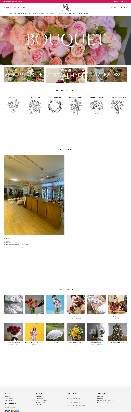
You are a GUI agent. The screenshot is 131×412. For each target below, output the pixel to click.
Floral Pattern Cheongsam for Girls (34, 342)
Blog (80, 13)
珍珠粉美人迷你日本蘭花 (96, 342)
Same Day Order (22, 13)
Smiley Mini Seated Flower (76, 342)
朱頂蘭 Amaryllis (34, 315)
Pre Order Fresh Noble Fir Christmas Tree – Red (117, 343)
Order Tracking (8, 400)
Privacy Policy (39, 404)
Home (5, 13)
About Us (86, 13)
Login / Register (114, 7)
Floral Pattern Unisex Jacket (55, 315)
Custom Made (12, 13)
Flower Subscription (51, 13)
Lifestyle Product (72, 13)
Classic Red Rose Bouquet (13, 342)
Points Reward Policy (40, 396)
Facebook (117, 1)
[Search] (119, 7)
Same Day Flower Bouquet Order (96, 315)
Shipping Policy (39, 398)
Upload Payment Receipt (10, 398)
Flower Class (62, 13)
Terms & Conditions (40, 402)
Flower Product (32, 13)
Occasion (41, 13)
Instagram (124, 1)
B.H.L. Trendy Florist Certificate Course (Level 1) (117, 315)
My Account (8, 396)
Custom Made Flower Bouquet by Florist (75, 315)
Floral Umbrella (55, 342)
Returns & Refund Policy (41, 400)
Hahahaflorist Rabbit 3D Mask (13, 315)
